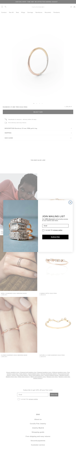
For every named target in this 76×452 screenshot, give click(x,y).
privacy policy (57, 230)
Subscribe (55, 237)
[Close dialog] (70, 202)
